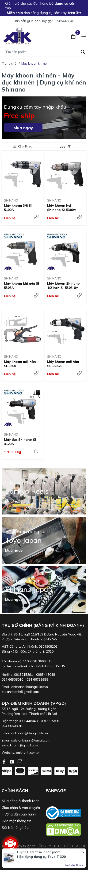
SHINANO (11, 200)
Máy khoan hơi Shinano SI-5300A (61, 207)
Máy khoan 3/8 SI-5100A (18, 207)
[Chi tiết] (36, 217)
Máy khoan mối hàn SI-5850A (63, 364)
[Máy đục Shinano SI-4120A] (22, 408)
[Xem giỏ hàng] (74, 35)
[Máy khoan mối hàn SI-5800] (22, 330)
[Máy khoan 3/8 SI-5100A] (22, 174)
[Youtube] (12, 761)
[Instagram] (20, 761)
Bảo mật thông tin (16, 821)
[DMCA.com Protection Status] (66, 830)
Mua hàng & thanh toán (20, 801)
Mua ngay (23, 127)
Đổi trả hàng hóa (15, 827)
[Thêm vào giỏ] (36, 451)
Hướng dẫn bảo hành (19, 814)
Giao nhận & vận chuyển (21, 807)
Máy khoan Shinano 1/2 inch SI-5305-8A (63, 285)
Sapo (54, 856)
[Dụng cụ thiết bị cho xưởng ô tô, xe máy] (17, 36)
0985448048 (64, 21)
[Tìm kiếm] (82, 51)
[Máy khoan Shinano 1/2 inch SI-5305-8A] (65, 252)
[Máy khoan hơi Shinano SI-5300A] (65, 174)
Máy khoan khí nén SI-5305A (22, 285)
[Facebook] (4, 761)
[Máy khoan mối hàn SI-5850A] (65, 330)
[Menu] (83, 35)
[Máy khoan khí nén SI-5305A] (22, 252)
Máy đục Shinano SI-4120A (20, 441)
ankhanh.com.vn (28, 752)
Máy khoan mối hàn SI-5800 (20, 364)
